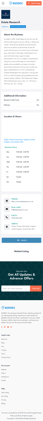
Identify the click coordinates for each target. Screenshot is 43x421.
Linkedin (23, 240)
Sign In (3, 373)
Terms (3, 354)
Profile (3, 380)
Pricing (3, 400)
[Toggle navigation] (3, 3)
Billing (3, 403)
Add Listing (35, 3)
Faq (2, 346)
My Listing (4, 396)
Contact (3, 350)
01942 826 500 (16, 218)
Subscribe (35, 288)
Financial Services (18, 27)
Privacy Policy (5, 357)
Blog (2, 343)
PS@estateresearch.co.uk (19, 210)
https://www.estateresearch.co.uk (22, 201)
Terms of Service (23, 416)
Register (4, 369)
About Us (4, 339)
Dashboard (5, 377)
